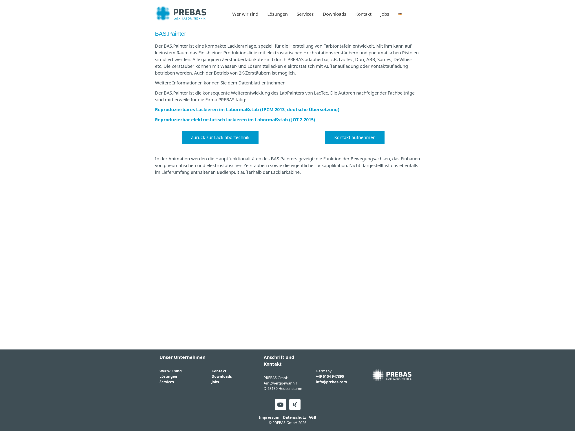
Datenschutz (294, 417)
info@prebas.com (331, 381)
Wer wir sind (245, 14)
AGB (312, 417)
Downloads (334, 14)
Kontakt (363, 14)
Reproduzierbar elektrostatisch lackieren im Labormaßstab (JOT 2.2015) (235, 120)
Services (305, 14)
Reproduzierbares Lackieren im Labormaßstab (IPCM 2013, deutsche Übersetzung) (247, 109)
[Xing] (295, 404)
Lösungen (277, 14)
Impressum (269, 417)
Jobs (384, 14)
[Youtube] (280, 404)
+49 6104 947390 (330, 376)
